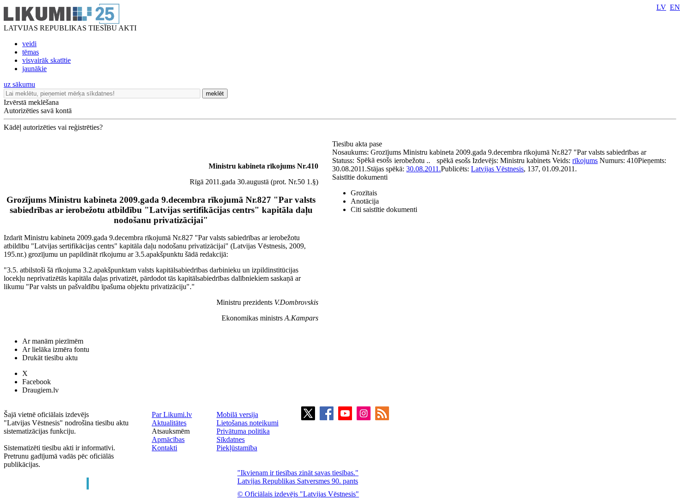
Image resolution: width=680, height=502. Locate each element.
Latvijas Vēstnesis (497, 169)
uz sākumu (19, 84)
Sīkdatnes (230, 439)
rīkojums (585, 160)
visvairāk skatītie (46, 60)
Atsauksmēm (171, 431)
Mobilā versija (237, 414)
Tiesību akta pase (358, 144)
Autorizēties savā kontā (38, 111)
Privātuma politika (243, 431)
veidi (29, 44)
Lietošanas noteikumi (247, 423)
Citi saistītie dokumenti (384, 209)
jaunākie (34, 69)
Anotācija (365, 201)
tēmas (30, 52)
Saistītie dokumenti (360, 177)
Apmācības (168, 439)
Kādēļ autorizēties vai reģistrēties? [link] (53, 127)
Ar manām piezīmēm (52, 341)
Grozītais (364, 193)
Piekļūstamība (236, 448)
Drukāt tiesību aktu (50, 358)
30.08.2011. (423, 169)
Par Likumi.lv (172, 414)
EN (675, 7)
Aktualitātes (169, 423)
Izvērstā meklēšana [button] (31, 102)
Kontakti (164, 448)
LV (661, 7)
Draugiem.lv (40, 390)
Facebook (36, 382)
